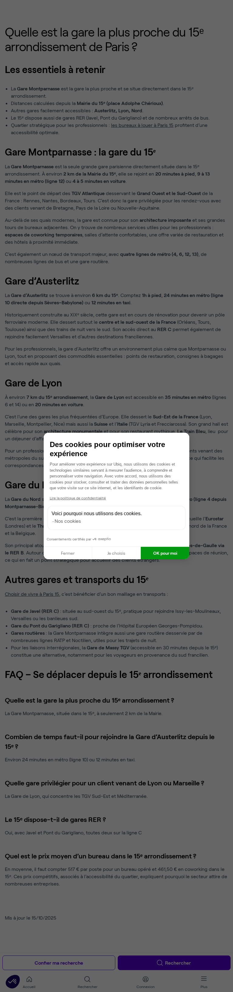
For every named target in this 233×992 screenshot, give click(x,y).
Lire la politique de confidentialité (78, 498)
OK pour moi (165, 553)
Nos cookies (68, 521)
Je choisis (116, 553)
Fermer (68, 553)
